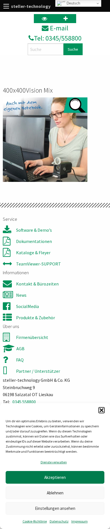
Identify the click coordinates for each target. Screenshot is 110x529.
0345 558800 (24, 402)
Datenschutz (59, 521)
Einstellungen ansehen (55, 508)
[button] (101, 410)
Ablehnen (55, 492)
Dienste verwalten (54, 462)
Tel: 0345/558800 (58, 38)
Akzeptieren (55, 477)
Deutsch (72, 3)
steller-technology (30, 6)
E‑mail (58, 28)
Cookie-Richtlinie (35, 521)
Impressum (79, 521)
